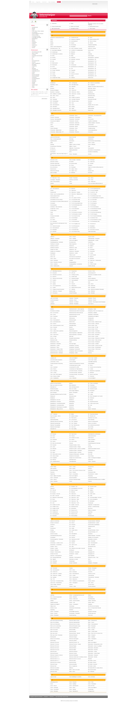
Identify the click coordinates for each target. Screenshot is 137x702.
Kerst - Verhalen (53, 336)
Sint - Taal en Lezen (73, 544)
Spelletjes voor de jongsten (93, 537)
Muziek (33, 39)
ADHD (51, 41)
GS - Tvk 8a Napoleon (92, 203)
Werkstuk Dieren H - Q (54, 658)
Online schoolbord (91, 439)
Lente (33, 67)
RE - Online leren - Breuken (74, 495)
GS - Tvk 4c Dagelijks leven (74, 223)
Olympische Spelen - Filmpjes (75, 446)
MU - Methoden (91, 397)
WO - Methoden (91, 671)
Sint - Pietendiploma (73, 533)
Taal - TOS (52, 579)
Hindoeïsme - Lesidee (73, 253)
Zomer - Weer (90, 682)
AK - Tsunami (71, 72)
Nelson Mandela (91, 419)
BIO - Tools (71, 102)
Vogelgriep (90, 604)
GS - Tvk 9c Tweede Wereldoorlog (94, 215)
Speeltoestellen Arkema (93, 26)
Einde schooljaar (53, 172)
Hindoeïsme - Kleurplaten (74, 251)
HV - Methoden (91, 258)
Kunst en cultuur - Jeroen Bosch (94, 332)
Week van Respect (54, 631)
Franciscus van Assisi (73, 179)
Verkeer (33, 47)
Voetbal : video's (91, 602)
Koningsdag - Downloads (74, 347)
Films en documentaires (55, 181)
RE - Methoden (72, 491)
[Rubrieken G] (41, 92)
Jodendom (52, 303)
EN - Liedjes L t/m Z (73, 170)
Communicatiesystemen (92, 126)
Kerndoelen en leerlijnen (55, 310)
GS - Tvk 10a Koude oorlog (74, 199)
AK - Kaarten (71, 42)
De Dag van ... (53, 148)
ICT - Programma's (73, 271)
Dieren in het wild (72, 137)
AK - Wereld (90, 42)
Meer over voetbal (72, 388)
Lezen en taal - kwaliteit (92, 357)
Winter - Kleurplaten (92, 625)
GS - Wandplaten (91, 225)
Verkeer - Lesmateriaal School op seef (76, 595)
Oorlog (89, 444)
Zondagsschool (91, 691)
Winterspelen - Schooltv (92, 656)
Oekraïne (71, 443)
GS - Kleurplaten (53, 229)
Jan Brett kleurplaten (54, 300)
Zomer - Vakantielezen (73, 691)
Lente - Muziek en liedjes (55, 376)
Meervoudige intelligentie (74, 390)
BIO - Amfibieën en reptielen (55, 93)
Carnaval (34, 54)
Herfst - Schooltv (72, 236)
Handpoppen (52, 253)
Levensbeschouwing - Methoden (75, 372)
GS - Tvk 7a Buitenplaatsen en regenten (96, 197)
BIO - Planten (71, 95)
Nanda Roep (52, 417)
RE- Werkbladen (91, 501)
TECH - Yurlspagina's (73, 582)
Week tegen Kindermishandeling (56, 620)
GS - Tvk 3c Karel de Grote (74, 215)
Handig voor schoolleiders (55, 251)
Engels (33, 29)
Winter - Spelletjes (91, 636)
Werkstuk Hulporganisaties (74, 622)
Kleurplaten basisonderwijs (74, 338)
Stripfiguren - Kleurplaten (93, 562)
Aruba (89, 52)
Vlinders (89, 595)
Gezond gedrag (53, 204)
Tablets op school (53, 586)
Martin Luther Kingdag (54, 390)
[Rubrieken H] (42, 92)
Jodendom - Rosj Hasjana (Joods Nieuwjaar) (96, 301)
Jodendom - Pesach (92, 298)
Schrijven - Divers (53, 546)
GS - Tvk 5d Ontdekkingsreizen (94, 188)
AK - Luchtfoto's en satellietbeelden (76, 50)
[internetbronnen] (35, 21)
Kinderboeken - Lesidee (55, 345)
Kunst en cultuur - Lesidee (93, 336)
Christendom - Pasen (73, 128)
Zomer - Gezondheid (54, 689)
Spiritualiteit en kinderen (92, 539)
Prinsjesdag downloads (92, 477)
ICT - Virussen (72, 283)
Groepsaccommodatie (54, 215)
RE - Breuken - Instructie (55, 493)
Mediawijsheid (34, 38)
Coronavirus (90, 131)
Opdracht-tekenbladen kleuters (94, 448)
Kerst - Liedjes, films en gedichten (56, 330)
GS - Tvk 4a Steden (73, 219)
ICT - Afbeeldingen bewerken (56, 271)
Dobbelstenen (90, 138)
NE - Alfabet (71, 414)
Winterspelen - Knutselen (93, 649)
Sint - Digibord (53, 559)
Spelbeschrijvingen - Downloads (94, 535)
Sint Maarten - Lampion (73, 553)
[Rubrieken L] (32, 93)
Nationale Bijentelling (54, 419)
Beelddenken (52, 82)
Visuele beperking (72, 615)
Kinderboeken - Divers (54, 341)
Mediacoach (52, 396)
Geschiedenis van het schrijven (56, 199)
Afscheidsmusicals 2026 (36, 51)
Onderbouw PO (35, 69)
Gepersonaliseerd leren (54, 195)
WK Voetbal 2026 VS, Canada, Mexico (95, 667)
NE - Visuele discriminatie (93, 414)
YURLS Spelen (92, 28)
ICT (32, 59)
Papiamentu (52, 473)
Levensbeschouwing (36, 36)
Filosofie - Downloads (73, 177)
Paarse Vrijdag (53, 466)
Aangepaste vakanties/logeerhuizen (57, 37)
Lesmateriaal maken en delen (75, 365)
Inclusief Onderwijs (73, 292)
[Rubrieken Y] (35, 95)
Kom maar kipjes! (72, 343)
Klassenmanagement (73, 330)
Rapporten (52, 488)
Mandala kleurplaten (54, 388)
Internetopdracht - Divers (93, 280)
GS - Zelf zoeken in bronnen (93, 229)
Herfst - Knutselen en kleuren (56, 262)
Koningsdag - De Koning (74, 345)
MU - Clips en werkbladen (93, 383)
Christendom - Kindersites (74, 122)
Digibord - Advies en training (74, 144)
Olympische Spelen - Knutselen (75, 452)
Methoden (34, 68)
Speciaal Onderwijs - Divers (93, 530)
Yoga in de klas (53, 676)
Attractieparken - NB (92, 68)
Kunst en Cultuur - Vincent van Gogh (95, 345)
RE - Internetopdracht (54, 513)
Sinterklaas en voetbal (73, 559)
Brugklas (89, 102)
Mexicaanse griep (72, 396)
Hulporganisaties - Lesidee (93, 240)
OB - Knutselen (53, 444)
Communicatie (91, 124)
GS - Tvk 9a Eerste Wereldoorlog (94, 212)
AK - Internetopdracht (73, 41)
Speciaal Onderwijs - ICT (93, 531)
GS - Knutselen (53, 231)
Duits (89, 146)
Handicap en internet (54, 245)
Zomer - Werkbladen (92, 683)
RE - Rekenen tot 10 (73, 510)
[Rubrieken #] (38, 95)
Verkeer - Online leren (73, 598)
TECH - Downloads (73, 571)
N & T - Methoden (53, 414)
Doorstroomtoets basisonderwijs (94, 140)
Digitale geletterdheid (73, 149)
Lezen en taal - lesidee (92, 359)
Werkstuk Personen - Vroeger (75, 644)
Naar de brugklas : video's (55, 415)
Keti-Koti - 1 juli (53, 338)
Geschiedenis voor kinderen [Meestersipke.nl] (59, 201)
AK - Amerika (52, 57)
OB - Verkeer (71, 439)
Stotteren (90, 561)
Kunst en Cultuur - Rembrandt (94, 341)
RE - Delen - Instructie (54, 495)
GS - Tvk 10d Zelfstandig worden (75, 204)
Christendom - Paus (73, 130)
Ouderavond (90, 459)
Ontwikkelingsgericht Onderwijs (94, 443)
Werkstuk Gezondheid (54, 667)
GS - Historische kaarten (55, 225)
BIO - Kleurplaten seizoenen (55, 110)
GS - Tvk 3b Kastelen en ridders (75, 214)
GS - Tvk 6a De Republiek (93, 190)
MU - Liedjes (90, 394)
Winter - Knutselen (91, 627)
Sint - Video (71, 546)
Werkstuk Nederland (73, 635)
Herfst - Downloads (54, 260)
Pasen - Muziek (72, 468)
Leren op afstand (72, 361)
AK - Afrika (52, 55)
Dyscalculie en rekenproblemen (94, 149)
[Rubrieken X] (33, 95)
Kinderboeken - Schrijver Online (56, 349)
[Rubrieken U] (45, 93)
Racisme (52, 486)
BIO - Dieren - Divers (54, 95)
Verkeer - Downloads (54, 611)
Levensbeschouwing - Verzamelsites (76, 374)
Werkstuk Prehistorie (73, 651)
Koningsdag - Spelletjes (92, 312)
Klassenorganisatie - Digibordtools (75, 332)
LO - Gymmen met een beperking (94, 367)
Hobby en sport (72, 254)
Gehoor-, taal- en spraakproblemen (57, 194)
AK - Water (90, 37)
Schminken (52, 524)
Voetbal (33, 83)
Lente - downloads (53, 367)
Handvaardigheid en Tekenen (37, 33)
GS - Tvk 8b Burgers (92, 204)
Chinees (52, 126)
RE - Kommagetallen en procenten (75, 488)
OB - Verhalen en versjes (74, 437)
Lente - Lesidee (53, 372)
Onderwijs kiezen (72, 459)
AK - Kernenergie (72, 44)
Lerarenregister (72, 359)
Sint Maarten (71, 550)
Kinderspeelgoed (72, 323)
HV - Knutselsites (91, 251)
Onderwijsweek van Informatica (94, 434)
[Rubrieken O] (36, 93)
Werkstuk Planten (72, 647)
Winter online (90, 640)
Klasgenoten (71, 329)
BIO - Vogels (71, 108)
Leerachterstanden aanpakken (56, 359)
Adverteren (52, 696)
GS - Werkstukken (91, 227)
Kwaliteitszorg (90, 350)
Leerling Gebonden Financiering (56, 363)
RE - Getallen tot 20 (54, 510)
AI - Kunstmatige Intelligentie (55, 50)
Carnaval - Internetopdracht (55, 119)
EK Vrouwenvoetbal (73, 163)
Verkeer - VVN (72, 602)
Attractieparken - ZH (92, 73)
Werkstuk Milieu (72, 629)
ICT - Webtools (72, 289)
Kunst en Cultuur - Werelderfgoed (94, 347)
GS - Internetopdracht (54, 227)
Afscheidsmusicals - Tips (55, 48)
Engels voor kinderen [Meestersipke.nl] (95, 167)
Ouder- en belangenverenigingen (94, 457)
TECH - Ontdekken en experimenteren (76, 580)
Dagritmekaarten (53, 140)
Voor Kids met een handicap (93, 606)
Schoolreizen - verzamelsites (56, 544)
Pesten (70, 481)
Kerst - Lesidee (53, 329)
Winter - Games (91, 622)
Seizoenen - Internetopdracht (56, 555)
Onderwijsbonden (72, 461)
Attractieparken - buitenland (93, 57)
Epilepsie (89, 168)
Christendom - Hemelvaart (74, 119)
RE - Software (90, 488)
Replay (72, 23)
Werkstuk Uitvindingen (73, 655)
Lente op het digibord (73, 357)
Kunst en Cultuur (35, 34)
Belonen (52, 86)
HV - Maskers (90, 256)
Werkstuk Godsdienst (54, 669)
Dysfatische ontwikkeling (93, 151)
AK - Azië (52, 61)
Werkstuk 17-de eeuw (54, 644)
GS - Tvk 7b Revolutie (92, 199)
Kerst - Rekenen (53, 332)
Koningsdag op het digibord (93, 316)
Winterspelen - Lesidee (92, 651)
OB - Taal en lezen (72, 434)
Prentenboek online (91, 472)
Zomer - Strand (72, 687)
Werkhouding (52, 640)
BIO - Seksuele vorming (73, 101)
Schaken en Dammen (54, 522)
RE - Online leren (72, 493)
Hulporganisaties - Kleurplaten (94, 238)
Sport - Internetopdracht (92, 542)
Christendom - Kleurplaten (74, 124)
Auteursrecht (90, 77)
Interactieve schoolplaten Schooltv (94, 274)
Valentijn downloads (54, 602)
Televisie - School (91, 569)
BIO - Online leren (72, 90)
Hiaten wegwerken (72, 243)
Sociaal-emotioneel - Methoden (94, 520)
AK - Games (52, 73)
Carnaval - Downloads (54, 117)
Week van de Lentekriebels (55, 625)
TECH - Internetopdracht (74, 573)
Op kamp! (90, 446)
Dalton (51, 142)
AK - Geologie (53, 75)
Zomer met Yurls (91, 685)
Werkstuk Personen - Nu (74, 642)
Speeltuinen (90, 533)
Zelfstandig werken (54, 682)
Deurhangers (52, 151)
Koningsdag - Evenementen (74, 349)
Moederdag (71, 405)
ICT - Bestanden (53, 272)
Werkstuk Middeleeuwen (74, 627)
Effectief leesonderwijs (54, 170)
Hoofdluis (71, 260)
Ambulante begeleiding (92, 44)
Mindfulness (71, 399)
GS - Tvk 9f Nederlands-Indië (93, 221)
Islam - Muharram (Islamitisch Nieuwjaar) (96, 289)
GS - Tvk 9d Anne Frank (93, 217)
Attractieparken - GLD (92, 64)
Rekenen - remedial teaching (93, 506)
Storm (89, 559)
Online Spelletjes (91, 441)
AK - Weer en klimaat (92, 41)
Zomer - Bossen (53, 685)
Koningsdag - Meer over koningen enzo (95, 310)
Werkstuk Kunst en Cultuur (74, 624)
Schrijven (34, 43)
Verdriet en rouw (53, 607)
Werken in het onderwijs (55, 638)
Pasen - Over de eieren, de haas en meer (77, 470)
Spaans (89, 528)
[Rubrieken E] (38, 92)
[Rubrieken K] (47, 92)
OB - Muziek (52, 450)
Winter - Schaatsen (91, 635)
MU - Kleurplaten (91, 390)
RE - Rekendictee (72, 508)
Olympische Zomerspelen (74, 455)
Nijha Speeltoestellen (56, 28)
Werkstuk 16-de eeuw (54, 642)
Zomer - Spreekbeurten (73, 685)
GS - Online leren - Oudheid (74, 192)
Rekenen (34, 41)
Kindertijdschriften (72, 325)
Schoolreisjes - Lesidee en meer (56, 542)
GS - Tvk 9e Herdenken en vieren (94, 219)
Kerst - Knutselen (53, 327)
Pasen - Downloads (54, 477)
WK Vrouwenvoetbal (92, 669)
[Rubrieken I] (44, 92)
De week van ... (53, 149)
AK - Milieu (71, 55)
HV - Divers (90, 247)
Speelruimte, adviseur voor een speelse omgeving (95, 24)
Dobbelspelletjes (91, 137)
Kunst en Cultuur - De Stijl (93, 327)
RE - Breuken (53, 491)
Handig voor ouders (54, 249)
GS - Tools (71, 195)
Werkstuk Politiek (72, 649)
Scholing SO (52, 531)
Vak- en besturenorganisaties (56, 596)
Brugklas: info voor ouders (93, 104)
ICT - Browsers (53, 276)
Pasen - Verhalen (72, 472)
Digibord (70, 142)
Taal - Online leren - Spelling (55, 575)
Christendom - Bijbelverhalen (55, 130)
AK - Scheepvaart (72, 64)
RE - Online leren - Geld (73, 497)
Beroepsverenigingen (54, 90)
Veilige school (53, 606)
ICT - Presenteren (53, 292)
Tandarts (71, 568)
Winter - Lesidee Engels (92, 631)
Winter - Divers (72, 671)
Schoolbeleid (52, 537)
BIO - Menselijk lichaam (73, 84)
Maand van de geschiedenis (55, 383)
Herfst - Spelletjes (72, 238)
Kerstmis (33, 62)
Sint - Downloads (53, 561)
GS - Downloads (53, 221)
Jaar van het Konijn (54, 298)
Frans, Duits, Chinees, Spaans (38, 31)
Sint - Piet (71, 531)
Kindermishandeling (73, 316)
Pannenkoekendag (54, 470)
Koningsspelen (91, 318)
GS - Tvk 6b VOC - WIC (92, 192)
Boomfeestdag (91, 97)
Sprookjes (90, 548)
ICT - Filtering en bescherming (56, 278)
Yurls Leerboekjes (91, 676)
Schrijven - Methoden (54, 550)
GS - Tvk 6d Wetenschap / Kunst (94, 195)
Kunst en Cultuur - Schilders (93, 343)
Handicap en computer (54, 243)
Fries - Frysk (90, 179)
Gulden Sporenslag (91, 231)
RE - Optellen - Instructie (74, 504)
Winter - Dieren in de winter (74, 669)
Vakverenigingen (53, 598)
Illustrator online (72, 291)
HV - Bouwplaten (91, 243)
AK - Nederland (72, 57)
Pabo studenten (53, 468)
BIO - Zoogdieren (91, 84)
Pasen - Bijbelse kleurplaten (55, 475)
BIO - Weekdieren (72, 110)
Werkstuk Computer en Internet (56, 655)
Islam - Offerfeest (91, 291)
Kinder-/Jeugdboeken (36, 63)
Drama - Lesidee (91, 142)
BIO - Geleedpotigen (54, 101)
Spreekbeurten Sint (91, 546)
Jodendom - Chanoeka (73, 298)
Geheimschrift (53, 192)
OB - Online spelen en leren (55, 454)
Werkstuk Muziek (72, 631)
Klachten (71, 327)
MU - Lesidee (90, 392)
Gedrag (51, 190)
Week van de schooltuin (55, 627)
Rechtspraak (90, 502)
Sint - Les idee (72, 526)
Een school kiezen (53, 167)
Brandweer (90, 101)
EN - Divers (71, 165)
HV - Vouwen (90, 262)
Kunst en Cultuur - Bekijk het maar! (94, 321)
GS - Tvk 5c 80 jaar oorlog (74, 231)
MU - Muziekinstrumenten (93, 401)
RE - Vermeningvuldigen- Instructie (94, 497)
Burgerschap (90, 110)
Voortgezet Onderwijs (92, 611)
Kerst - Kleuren (53, 323)
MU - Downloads (91, 385)
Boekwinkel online (91, 95)
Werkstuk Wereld (72, 662)
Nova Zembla (90, 426)
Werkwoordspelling (73, 664)
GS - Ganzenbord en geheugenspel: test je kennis (58, 224)
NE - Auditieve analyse (73, 415)
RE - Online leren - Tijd (73, 501)
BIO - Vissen (71, 104)
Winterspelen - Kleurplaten (93, 647)
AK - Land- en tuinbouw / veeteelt (75, 48)
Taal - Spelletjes (53, 577)
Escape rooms (91, 170)
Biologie (33, 28)
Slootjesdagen (72, 561)
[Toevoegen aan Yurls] (59, 2)
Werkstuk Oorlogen (73, 636)
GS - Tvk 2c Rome (73, 210)
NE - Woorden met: (91, 415)
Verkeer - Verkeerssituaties (74, 600)
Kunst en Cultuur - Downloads (94, 330)
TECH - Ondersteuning (73, 577)
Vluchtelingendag (91, 598)
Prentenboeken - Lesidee (93, 473)
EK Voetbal (71, 161)
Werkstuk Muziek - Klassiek (74, 633)
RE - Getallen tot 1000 (54, 508)
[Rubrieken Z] (36, 95)
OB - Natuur (52, 452)
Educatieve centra (53, 159)
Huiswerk (71, 265)
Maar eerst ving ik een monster (56, 385)
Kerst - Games (53, 318)
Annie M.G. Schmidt (92, 48)
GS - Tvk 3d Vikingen (73, 217)
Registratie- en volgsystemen (93, 504)
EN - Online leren (91, 161)
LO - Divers (90, 365)
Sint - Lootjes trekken (73, 530)
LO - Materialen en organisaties (94, 370)
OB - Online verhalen (54, 455)
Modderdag (71, 403)
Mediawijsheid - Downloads (55, 401)
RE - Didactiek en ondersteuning (56, 497)
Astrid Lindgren (91, 55)
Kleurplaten (34, 64)
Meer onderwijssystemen (74, 386)
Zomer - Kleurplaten (54, 691)
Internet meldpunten (92, 278)
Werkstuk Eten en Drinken (55, 662)
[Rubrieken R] (41, 93)
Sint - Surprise (72, 542)
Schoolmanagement (36, 78)
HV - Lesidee (90, 253)
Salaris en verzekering (54, 520)
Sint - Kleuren (71, 522)
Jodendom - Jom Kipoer (73, 301)
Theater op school (91, 573)
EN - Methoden (72, 172)
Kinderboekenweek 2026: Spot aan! (76, 312)
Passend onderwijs (35, 74)
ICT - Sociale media (73, 276)
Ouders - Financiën (92, 461)
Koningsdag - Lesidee (73, 352)
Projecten (90, 481)
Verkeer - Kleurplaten (54, 615)
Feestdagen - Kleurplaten (55, 179)
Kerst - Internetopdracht (55, 319)
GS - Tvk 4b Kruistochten (74, 221)
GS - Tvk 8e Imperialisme (93, 210)
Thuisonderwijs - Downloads (93, 577)
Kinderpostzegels (72, 319)
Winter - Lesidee (91, 629)
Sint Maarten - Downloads (74, 551)
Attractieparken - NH (92, 70)
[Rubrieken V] (47, 93)
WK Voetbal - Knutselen (92, 664)
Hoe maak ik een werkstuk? (74, 258)
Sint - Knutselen (72, 524)
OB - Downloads (53, 439)
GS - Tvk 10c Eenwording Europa (75, 203)
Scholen (52, 526)
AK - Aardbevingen (54, 52)
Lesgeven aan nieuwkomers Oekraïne (76, 363)
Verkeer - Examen (53, 613)
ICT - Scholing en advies (74, 274)
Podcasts (90, 468)
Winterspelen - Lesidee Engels (94, 653)
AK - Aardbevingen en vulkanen (56, 53)
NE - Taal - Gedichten (73, 421)
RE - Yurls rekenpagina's (93, 499)
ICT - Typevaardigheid (73, 280)
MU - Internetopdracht (92, 386)
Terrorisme (90, 571)
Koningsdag (34, 65)
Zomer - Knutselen (72, 682)
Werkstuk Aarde (53, 651)
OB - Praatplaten (53, 457)
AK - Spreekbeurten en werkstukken (76, 66)
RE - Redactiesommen (73, 506)
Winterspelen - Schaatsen (93, 655)
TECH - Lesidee (72, 575)
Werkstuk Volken (72, 660)
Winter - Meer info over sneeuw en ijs (95, 633)
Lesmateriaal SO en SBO (74, 367)
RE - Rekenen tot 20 (73, 513)
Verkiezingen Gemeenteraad (74, 607)
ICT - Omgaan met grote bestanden (57, 289)
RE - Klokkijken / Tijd (73, 486)
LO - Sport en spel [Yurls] (93, 374)
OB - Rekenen (53, 459)
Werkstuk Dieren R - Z (54, 660)
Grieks (51, 214)
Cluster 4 (90, 117)
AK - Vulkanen (72, 77)
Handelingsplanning (54, 240)
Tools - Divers (90, 582)
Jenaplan (52, 301)
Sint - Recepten (72, 535)
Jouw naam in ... (91, 303)
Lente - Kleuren (53, 368)
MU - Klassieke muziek (92, 388)
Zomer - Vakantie (72, 689)
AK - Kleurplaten (72, 46)
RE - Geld (52, 502)
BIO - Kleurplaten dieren (55, 108)
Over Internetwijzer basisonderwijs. (62, 696)
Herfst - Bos (52, 256)
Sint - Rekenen (72, 537)
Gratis (51, 212)
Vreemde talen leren (92, 613)
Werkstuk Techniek (73, 653)
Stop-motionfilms (91, 555)
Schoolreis (34, 79)
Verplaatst (71, 609)
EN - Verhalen (90, 163)
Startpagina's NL (91, 553)
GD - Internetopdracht (54, 188)
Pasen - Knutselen (53, 481)
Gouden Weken (53, 210)
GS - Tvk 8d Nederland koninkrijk (94, 208)
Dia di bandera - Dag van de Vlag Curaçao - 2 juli (59, 154)
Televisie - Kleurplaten (92, 568)
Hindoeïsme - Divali (73, 247)
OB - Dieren (52, 435)
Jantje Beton (54, 23)
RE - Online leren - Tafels (74, 499)
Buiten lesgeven (91, 106)
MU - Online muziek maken (93, 403)
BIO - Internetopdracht (54, 104)
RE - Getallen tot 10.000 (55, 504)
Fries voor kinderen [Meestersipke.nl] (95, 183)
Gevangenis (52, 203)
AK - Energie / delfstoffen (55, 70)
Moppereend (71, 408)
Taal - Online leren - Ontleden (56, 573)
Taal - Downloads (53, 568)
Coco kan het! (90, 119)
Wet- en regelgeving (73, 666)
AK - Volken (71, 75)
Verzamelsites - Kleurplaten (74, 613)
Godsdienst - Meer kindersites (56, 206)
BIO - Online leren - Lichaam (74, 93)
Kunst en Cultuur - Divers (93, 329)
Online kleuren (91, 437)
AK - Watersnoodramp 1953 (93, 39)
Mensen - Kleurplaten (73, 392)
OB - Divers (52, 437)
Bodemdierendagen (92, 90)
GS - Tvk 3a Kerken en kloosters (75, 212)
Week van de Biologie (54, 622)
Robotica (89, 513)
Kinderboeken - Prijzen (54, 347)
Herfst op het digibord (73, 240)
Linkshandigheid (91, 363)
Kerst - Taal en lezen (54, 334)
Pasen (33, 73)
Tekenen (71, 584)
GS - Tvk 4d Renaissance (74, 225)
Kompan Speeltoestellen (56, 26)
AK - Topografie (72, 70)
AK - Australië (53, 59)
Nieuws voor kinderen (92, 423)
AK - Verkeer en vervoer (74, 73)
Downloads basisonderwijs (37, 55)
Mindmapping (71, 401)
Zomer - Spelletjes (72, 683)
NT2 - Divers (90, 428)
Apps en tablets (35, 53)
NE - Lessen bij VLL (73, 419)
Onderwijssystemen (36, 70)
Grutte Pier (52, 217)
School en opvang (53, 533)
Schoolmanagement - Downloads (56, 539)
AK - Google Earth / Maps (55, 77)
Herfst (33, 56)
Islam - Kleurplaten (91, 287)
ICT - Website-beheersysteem (75, 287)
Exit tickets (90, 172)
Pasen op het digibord (73, 475)
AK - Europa (52, 72)
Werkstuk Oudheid (73, 640)
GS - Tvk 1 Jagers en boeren (75, 197)
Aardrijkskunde (35, 27)
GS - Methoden (72, 188)
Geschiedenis (34, 32)
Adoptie (51, 42)
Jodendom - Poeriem (92, 300)
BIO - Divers (52, 97)
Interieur (89, 276)
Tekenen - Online (72, 586)
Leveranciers (71, 376)
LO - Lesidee (90, 368)
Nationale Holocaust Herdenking (56, 421)
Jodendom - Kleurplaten (73, 303)
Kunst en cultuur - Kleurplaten (93, 334)
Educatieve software (54, 161)
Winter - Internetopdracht (93, 624)
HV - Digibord (90, 245)
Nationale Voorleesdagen (55, 426)
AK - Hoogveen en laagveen (74, 39)
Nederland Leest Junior (92, 417)
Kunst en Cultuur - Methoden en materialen (96, 338)
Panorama (52, 472)
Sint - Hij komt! (72, 520)
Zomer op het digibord (92, 687)
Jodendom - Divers (73, 300)
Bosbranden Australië (92, 99)
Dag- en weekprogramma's (55, 138)
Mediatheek (52, 397)
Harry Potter (52, 254)
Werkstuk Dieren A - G (54, 656)
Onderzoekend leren (92, 435)
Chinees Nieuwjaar (54, 128)
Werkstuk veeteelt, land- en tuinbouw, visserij (78, 656)
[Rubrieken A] (32, 92)
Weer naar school (53, 633)
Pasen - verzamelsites (73, 473)
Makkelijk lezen (53, 386)
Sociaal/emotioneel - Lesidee (93, 522)
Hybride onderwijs (91, 265)
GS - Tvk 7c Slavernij (92, 201)
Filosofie (52, 183)
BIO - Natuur (71, 88)
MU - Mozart (90, 399)
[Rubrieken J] (45, 92)
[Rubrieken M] (33, 93)
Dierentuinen (71, 140)
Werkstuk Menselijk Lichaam (74, 625)
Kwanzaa (90, 352)
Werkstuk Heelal (53, 671)
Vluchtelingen (90, 596)
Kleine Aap (71, 336)
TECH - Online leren (73, 579)
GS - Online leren (72, 190)
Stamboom (90, 550)
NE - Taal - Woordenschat (74, 425)
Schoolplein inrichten (74, 28)
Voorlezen (90, 609)
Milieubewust (71, 397)
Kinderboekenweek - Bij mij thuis (56, 350)
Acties (51, 39)
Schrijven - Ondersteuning (55, 551)
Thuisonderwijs (91, 575)
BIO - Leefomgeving (73, 82)
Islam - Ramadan (91, 292)
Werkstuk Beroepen (54, 653)
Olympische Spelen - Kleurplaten (75, 450)
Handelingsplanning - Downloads (56, 242)
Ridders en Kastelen (92, 510)
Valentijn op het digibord (54, 604)
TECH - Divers (72, 569)
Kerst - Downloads (54, 316)
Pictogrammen (91, 466)
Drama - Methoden (91, 144)
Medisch (71, 383)
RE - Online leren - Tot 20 (74, 502)
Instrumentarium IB (91, 272)
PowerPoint (90, 470)
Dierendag (71, 138)
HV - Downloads (91, 249)
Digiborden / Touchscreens (74, 148)
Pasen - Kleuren (53, 479)
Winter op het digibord (92, 642)
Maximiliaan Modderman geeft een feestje (58, 394)
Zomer (33, 87)
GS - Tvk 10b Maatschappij (74, 201)
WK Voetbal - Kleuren (92, 662)
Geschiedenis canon (54, 197)
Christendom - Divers (73, 115)
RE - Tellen (90, 495)
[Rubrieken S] (42, 93)
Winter (33, 86)
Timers (89, 579)
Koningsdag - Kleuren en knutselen (76, 350)
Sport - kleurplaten (91, 544)
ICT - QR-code (72, 272)
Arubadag (90, 53)
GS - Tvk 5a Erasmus (73, 227)
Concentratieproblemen (92, 130)
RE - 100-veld (53, 490)
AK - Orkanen (72, 61)
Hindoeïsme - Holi (72, 249)
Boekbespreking (91, 93)
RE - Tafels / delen (91, 493)
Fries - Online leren (91, 181)
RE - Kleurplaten (53, 515)
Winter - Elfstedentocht (92, 620)
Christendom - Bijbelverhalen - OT (57, 131)
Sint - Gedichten (53, 562)
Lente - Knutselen (53, 370)
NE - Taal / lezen (72, 426)
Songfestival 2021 (91, 526)
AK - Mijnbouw (72, 53)
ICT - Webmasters (72, 285)
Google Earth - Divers (54, 208)
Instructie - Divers (91, 271)
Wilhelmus (71, 667)
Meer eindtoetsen (72, 385)
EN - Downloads (72, 167)
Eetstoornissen (53, 168)
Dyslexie (89, 154)
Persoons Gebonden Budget (74, 479)
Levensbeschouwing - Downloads (75, 370)
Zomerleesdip (90, 689)
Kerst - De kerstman (54, 312)
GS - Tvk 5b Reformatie (73, 229)
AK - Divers (52, 66)
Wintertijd (90, 658)
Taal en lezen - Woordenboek (56, 582)
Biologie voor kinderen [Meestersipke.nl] (95, 86)
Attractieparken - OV (92, 72)
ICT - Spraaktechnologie (74, 278)
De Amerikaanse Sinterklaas (55, 146)
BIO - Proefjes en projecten (74, 97)
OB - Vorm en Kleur (73, 441)
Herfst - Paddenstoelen (54, 265)
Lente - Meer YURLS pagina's (56, 374)
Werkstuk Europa (53, 664)
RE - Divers (52, 499)
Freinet (70, 183)
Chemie (51, 122)
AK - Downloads (53, 68)
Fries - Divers (90, 177)
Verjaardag (52, 609)
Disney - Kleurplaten (73, 154)
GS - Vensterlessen (92, 223)
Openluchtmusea (91, 450)
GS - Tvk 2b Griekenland (74, 208)
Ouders (33, 72)
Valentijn (33, 82)
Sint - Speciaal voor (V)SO (74, 539)
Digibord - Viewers (72, 146)
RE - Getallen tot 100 (54, 506)
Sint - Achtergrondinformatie (55, 557)
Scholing (52, 530)
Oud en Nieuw (91, 455)
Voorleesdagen (35, 84)
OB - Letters (52, 446)
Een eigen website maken (55, 165)
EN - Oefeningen (91, 159)
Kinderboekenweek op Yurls (74, 314)
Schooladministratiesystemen (56, 535)
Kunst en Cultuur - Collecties (93, 323)
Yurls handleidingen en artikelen (75, 676)
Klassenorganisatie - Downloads (75, 334)
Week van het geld (54, 629)
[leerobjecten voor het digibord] (32, 21)
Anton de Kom (90, 50)
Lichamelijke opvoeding (36, 37)
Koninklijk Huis (91, 319)
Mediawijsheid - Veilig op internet (56, 408)
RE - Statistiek (91, 491)
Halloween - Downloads (54, 238)
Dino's (70, 151)
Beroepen (52, 88)
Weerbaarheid (53, 636)
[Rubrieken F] (39, 92)
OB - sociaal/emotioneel (55, 461)
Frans (70, 181)
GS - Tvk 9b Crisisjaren (92, 214)
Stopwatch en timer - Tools (93, 557)
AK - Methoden (72, 52)
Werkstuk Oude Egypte (73, 638)
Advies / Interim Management (56, 46)
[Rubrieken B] (33, 92)
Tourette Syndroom (91, 586)
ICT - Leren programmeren (55, 285)
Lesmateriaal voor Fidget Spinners (75, 368)
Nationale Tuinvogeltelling (55, 425)
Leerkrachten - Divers (54, 361)
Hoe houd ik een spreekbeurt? (75, 256)
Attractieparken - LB (92, 66)
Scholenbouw (53, 528)
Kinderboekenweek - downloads (56, 352)
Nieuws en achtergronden (93, 421)
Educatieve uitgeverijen (54, 163)
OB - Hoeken (52, 441)
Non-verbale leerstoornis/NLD (94, 425)
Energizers (90, 165)
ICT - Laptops (53, 283)
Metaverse (71, 394)
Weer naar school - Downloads (56, 635)
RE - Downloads (53, 501)
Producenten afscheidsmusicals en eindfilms (96, 479)
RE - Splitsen (90, 490)
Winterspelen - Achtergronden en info (95, 644)
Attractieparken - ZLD (92, 75)
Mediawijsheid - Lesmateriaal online (57, 405)
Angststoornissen (91, 46)
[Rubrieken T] (44, 93)
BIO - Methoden (72, 86)
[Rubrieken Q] (39, 93)
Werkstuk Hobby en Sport (74, 620)
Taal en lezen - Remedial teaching (56, 580)
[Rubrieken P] (38, 93)
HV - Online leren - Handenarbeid (94, 260)
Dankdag (52, 144)
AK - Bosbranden (53, 64)
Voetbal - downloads (92, 600)
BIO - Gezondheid (53, 102)
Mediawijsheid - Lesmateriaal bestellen (57, 403)
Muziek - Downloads (92, 408)
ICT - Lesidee (53, 287)
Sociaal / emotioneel (73, 562)
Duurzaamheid (91, 148)
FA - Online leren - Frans (55, 177)
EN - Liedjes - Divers (73, 168)
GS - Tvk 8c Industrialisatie (93, 206)
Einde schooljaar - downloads (75, 159)
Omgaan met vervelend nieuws (75, 457)
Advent (51, 44)
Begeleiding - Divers (54, 84)
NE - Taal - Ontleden (73, 423)
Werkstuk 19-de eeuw (54, 647)
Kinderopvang (72, 318)
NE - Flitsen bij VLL (73, 417)
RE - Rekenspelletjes (73, 515)
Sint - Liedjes (71, 528)
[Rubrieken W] (32, 95)
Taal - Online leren (53, 571)
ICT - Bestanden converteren (56, 274)
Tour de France (91, 584)
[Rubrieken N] (35, 93)
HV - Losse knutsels (92, 254)
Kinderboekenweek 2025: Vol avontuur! (76, 310)
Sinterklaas (34, 81)
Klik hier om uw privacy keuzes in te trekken (69, 700)
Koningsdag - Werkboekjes (93, 314)
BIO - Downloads (53, 99)
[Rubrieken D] (36, 92)
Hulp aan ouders (91, 236)
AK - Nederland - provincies (74, 59)
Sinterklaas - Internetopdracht (75, 557)
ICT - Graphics (53, 280)
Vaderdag (52, 595)
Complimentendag (91, 128)
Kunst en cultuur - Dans (92, 325)
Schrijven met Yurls (54, 553)
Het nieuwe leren (72, 242)
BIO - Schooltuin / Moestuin (74, 99)
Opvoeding (90, 452)
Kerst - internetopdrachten (55, 321)
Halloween (52, 236)
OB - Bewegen (53, 434)
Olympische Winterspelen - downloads (76, 454)
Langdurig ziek (53, 357)
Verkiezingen (71, 606)
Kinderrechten (72, 321)
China (51, 124)
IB (32, 58)
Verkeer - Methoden (73, 596)
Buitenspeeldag (91, 108)
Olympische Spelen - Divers (74, 444)
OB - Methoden (53, 448)
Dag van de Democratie (55, 137)
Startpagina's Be (91, 551)
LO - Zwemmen (91, 376)
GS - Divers (52, 219)
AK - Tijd (71, 68)
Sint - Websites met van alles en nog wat (77, 548)
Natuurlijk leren (53, 428)
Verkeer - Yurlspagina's (73, 604)
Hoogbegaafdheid (72, 262)
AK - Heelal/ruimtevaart (73, 37)
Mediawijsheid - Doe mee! (55, 399)
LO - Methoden (91, 372)
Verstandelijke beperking (74, 611)
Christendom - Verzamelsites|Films (94, 115)
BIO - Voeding (72, 106)
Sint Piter (71, 555)
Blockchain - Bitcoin (92, 88)
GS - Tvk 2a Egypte (73, 206)
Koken (70, 341)
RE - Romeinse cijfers (92, 486)
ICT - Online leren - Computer (56, 291)
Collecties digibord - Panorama (94, 122)
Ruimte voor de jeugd (75, 26)
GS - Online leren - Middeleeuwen (75, 194)
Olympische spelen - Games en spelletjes (77, 448)
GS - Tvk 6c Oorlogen (92, 194)
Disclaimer (46, 696)
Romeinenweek (91, 515)
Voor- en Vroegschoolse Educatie (94, 607)
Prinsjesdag (90, 475)
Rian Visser (90, 508)
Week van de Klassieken (55, 624)
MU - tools (90, 405)
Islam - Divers (90, 283)
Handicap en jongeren (54, 247)
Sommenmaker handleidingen (93, 524)
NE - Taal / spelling (72, 428)
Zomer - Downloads (54, 687)
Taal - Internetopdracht (54, 569)
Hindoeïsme (71, 245)
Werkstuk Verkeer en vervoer (75, 658)
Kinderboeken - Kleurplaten (55, 343)
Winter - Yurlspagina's (92, 638)
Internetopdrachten (35, 60)
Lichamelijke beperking (92, 361)
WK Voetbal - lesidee (92, 666)
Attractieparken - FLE (92, 61)
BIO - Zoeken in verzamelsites (94, 82)
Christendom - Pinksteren (74, 131)
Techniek (34, 46)
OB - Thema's (72, 435)
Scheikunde (34, 42)
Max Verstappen (53, 392)
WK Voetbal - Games (92, 660)
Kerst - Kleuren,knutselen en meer (57, 325)
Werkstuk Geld (53, 666)
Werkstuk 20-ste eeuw (54, 649)
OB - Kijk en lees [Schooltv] (55, 443)
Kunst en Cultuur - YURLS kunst (94, 349)
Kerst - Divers (53, 314)
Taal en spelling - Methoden (55, 584)
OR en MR (90, 454)
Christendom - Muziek (73, 126)
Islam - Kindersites (91, 285)
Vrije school (90, 615)
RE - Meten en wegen (73, 490)
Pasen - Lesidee (72, 466)
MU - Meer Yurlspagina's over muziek (95, 396)
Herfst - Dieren (53, 258)
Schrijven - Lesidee (54, 548)
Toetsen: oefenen (91, 580)
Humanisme (90, 242)
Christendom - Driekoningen (74, 117)
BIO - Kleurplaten (53, 106)
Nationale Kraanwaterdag (55, 423)
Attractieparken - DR (92, 59)
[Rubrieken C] (35, 92)
